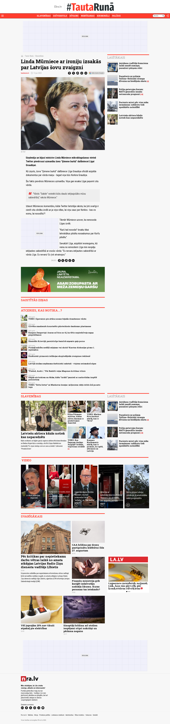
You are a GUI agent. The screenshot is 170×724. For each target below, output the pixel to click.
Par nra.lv (24, 715)
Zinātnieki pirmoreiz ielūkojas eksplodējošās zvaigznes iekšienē (59, 356)
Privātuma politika (44, 715)
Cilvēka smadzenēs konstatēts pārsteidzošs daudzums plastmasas (59, 326)
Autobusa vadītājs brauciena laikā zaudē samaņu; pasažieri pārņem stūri (133, 65)
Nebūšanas (87, 15)
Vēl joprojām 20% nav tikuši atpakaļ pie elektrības (37, 627)
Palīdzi (116, 15)
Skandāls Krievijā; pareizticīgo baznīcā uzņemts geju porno (56, 341)
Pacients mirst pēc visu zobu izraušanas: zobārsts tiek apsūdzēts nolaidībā (133, 104)
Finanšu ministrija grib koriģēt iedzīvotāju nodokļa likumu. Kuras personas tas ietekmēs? (86, 585)
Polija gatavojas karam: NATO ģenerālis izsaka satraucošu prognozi (131, 91)
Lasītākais (116, 58)
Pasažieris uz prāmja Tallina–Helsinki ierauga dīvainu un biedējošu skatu (132, 78)
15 (142, 94)
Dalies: (54, 260)
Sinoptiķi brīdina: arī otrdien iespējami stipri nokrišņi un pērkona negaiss (80, 628)
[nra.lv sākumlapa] (58, 7)
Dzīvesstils (60, 15)
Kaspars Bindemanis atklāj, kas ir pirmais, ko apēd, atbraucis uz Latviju (95, 445)
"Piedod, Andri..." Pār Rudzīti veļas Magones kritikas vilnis (56, 371)
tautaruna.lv (25, 73)
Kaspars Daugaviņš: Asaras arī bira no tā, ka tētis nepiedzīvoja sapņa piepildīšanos (60, 333)
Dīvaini (74, 15)
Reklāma (30, 715)
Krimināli (103, 15)
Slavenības (44, 15)
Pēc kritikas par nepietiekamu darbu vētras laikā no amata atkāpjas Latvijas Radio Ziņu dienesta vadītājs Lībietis (43, 561)
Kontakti (95, 715)
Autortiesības (70, 715)
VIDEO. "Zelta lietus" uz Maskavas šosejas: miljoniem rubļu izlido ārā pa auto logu (64, 386)
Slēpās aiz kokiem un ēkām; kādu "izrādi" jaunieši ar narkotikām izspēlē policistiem (62, 378)
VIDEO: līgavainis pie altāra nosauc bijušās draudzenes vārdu (57, 319)
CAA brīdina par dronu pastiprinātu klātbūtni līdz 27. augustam (88, 547)
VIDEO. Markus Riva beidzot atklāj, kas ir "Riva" (94, 417)
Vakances (88, 715)
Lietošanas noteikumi (57, 715)
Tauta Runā (29, 56)
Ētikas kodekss (79, 715)
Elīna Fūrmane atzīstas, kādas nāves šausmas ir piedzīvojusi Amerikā (76, 418)
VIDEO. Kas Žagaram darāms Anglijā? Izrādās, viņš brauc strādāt (76, 443)
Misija (36, 715)
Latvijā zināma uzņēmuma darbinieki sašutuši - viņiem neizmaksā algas (62, 363)
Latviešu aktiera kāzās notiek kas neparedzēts (131, 116)
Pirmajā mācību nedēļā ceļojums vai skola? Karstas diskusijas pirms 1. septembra (61, 348)
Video (26, 460)
